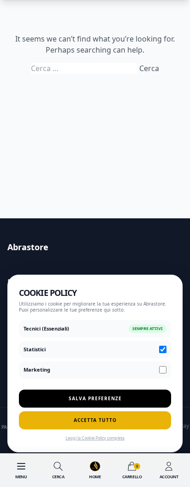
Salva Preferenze (95, 398)
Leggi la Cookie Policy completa (95, 438)
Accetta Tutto (95, 420)
